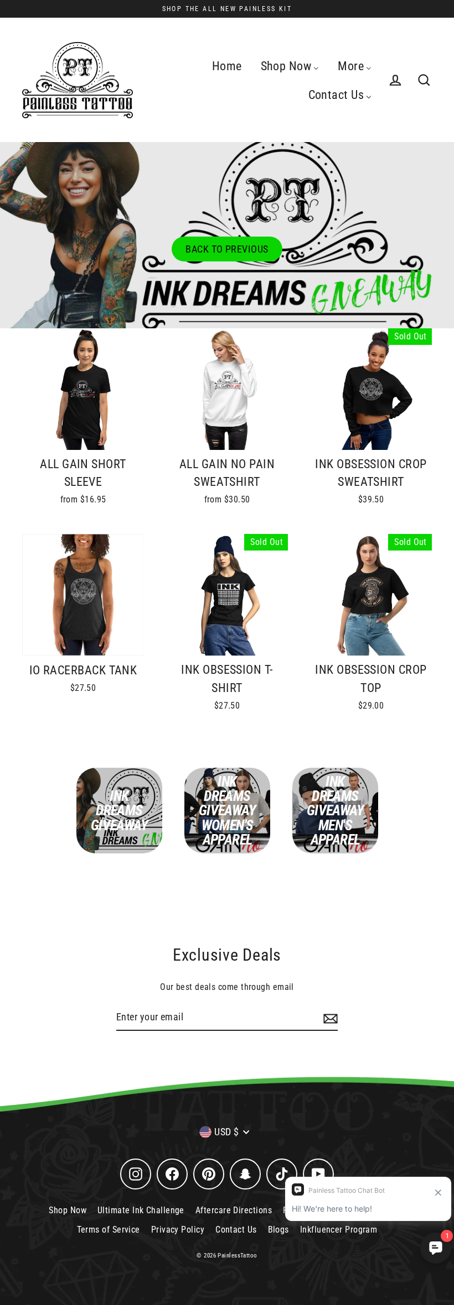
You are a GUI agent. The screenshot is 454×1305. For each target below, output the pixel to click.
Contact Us (236, 1229)
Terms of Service (108, 1229)
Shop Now (67, 1210)
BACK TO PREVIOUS (226, 249)
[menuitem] (227, 65)
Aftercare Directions (233, 1210)
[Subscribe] (329, 1018)
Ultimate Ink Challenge (140, 1210)
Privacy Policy (177, 1229)
